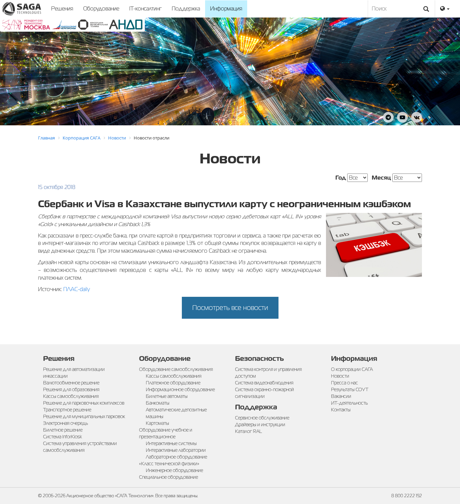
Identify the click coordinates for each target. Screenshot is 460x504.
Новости (340, 376)
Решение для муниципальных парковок (84, 416)
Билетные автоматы (167, 396)
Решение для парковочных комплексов (83, 403)
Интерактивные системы (171, 443)
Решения (62, 8)
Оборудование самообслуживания (176, 369)
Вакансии (341, 396)
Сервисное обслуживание (262, 418)
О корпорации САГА (352, 369)
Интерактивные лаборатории (176, 450)
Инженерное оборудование (174, 470)
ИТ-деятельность (349, 403)
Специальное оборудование (168, 477)
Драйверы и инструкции (260, 424)
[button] (445, 8)
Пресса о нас (344, 383)
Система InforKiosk (62, 437)
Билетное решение (63, 430)
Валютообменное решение (71, 383)
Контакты (341, 410)
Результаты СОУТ (349, 389)
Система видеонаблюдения (264, 383)
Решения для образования (71, 389)
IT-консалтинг (145, 8)
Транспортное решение (67, 410)
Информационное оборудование (180, 389)
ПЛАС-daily (76, 289)
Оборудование (101, 8)
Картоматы (157, 423)
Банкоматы (157, 403)
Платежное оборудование (173, 383)
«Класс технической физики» (169, 464)
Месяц (381, 177)
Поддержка (186, 8)
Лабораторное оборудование (176, 457)
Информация (226, 8)
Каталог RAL (248, 431)
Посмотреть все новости (230, 307)
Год (340, 177)
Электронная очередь (65, 423)
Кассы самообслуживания (71, 396)
